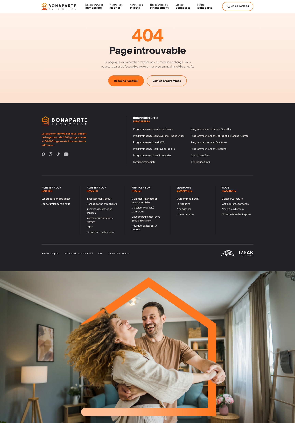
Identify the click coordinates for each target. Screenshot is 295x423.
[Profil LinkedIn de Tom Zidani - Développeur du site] (227, 256)
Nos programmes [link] (145, 119)
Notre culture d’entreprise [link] (236, 214)
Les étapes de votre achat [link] (56, 198)
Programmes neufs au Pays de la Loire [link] (154, 148)
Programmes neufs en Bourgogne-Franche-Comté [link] (220, 135)
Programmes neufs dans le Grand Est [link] (211, 129)
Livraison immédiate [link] (144, 161)
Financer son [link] (141, 189)
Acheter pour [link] (51, 189)
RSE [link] (100, 253)
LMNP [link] (90, 227)
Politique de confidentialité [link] (79, 253)
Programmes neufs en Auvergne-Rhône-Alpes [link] (159, 135)
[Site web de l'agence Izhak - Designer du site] (246, 255)
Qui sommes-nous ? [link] (188, 198)
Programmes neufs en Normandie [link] (152, 155)
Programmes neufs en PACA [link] (148, 142)
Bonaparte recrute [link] (232, 198)
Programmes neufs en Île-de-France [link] (153, 129)
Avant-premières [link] (200, 155)
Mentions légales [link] (50, 253)
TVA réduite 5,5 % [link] (200, 161)
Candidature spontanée (235, 203)
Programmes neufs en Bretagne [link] (208, 148)
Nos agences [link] (184, 208)
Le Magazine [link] (183, 203)
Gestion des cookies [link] (119, 253)
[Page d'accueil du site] (59, 6)
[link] (43, 155)
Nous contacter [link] (186, 214)
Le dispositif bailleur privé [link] (101, 232)
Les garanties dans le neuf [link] (56, 203)
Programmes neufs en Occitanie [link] (209, 142)
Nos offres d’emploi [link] (233, 208)
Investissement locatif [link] (99, 198)
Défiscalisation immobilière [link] (102, 203)
